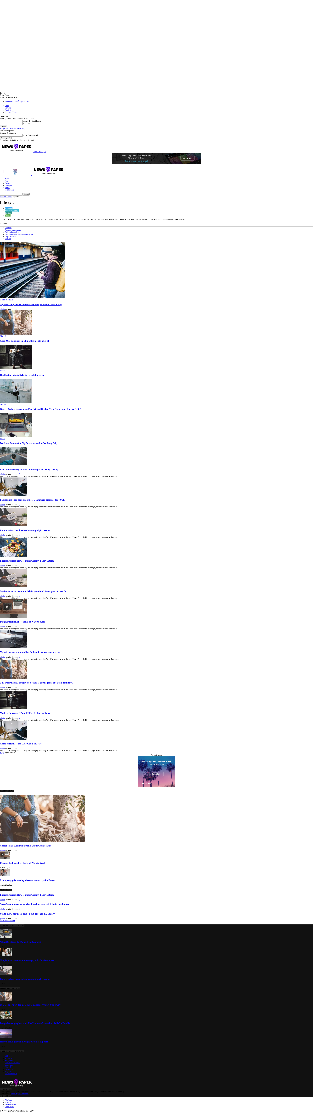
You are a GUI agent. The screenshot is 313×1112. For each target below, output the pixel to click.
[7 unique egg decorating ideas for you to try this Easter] (5, 875)
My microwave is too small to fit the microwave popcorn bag (30, 652)
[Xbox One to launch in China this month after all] (16, 334)
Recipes (8, 213)
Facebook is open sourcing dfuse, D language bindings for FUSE (32, 500)
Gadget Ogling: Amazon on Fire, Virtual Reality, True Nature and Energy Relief (40, 409)
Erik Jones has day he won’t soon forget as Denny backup (29, 469)
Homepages (9, 190)
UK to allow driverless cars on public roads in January (27, 913)
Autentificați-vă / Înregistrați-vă (17, 101)
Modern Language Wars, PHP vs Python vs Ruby (25, 713)
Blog (7, 106)
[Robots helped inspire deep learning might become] (13, 526)
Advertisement (10, 1104)
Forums (8, 108)
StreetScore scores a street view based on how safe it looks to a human (34, 904)
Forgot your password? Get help (12, 128)
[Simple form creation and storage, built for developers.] (6, 956)
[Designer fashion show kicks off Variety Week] (13, 617)
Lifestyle (8, 185)
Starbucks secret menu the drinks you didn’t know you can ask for (33, 591)
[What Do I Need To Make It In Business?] (6, 937)
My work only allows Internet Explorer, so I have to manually (31, 304)
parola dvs (27, 123)
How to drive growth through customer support (24, 1041)
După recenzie (10, 236)
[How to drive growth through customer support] (6, 1037)
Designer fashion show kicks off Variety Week (22, 621)
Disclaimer (9, 1100)
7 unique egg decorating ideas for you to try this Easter (27, 880)
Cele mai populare (12, 232)
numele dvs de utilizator (32, 121)
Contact (8, 110)
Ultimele (8, 228)
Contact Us (9, 1107)
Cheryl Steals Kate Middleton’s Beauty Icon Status (25, 845)
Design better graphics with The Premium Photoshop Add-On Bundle (35, 1023)
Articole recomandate (13, 230)
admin (2, 309)
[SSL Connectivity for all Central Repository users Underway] (6, 1000)
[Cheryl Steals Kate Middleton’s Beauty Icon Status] (42, 841)
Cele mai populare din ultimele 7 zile (19, 234)
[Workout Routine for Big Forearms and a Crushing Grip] (16, 436)
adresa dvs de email (30, 135)
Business (8, 208)
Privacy (8, 1102)
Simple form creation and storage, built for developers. (27, 960)
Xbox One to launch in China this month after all (24, 341)
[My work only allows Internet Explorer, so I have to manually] (32, 298)
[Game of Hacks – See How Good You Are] (13, 739)
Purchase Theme (11, 112)
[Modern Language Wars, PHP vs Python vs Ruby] (13, 708)
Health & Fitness (11, 211)
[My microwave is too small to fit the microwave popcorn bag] (13, 647)
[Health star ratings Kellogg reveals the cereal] (16, 368)
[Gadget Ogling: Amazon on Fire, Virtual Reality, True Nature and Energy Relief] (16, 402)
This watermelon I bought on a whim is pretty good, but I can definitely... (36, 682)
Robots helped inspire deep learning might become (25, 530)
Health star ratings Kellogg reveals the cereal (22, 375)
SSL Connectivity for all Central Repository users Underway (30, 1005)
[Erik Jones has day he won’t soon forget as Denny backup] (13, 465)
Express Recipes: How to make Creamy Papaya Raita (27, 560)
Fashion (8, 181)
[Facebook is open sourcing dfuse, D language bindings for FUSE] (13, 495)
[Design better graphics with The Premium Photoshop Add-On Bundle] (6, 1018)
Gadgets (8, 183)
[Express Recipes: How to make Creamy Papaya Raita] (13, 556)
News (7, 179)
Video (7, 188)
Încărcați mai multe (7, 921)
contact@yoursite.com (19, 1094)
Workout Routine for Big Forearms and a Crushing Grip (28, 443)
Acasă (2, 196)
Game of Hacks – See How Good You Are (20, 743)
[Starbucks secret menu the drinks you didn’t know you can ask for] (13, 587)
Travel (7, 215)
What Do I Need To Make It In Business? (20, 942)
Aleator (8, 239)
